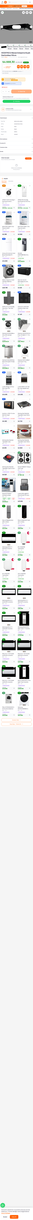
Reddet (5, 1217)
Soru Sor (29, 158)
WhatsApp (17, 101)
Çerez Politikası (5, 1213)
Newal (6, 57)
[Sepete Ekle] (14, 208)
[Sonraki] (31, 27)
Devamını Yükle (15, 720)
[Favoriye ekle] (30, 12)
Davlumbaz (15, 8)
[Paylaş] (23, 12)
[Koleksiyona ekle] (27, 12)
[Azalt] (3, 91)
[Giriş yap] (30, 2)
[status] (16, 6)
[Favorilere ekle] (14, 186)
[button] (2, 1205)
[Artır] (8, 91)
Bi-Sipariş (3, 8)
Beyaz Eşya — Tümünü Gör (15, 724)
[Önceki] (2, 27)
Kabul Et (14, 1217)
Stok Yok (22, 91)
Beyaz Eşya (9, 8)
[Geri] (2, 12)
